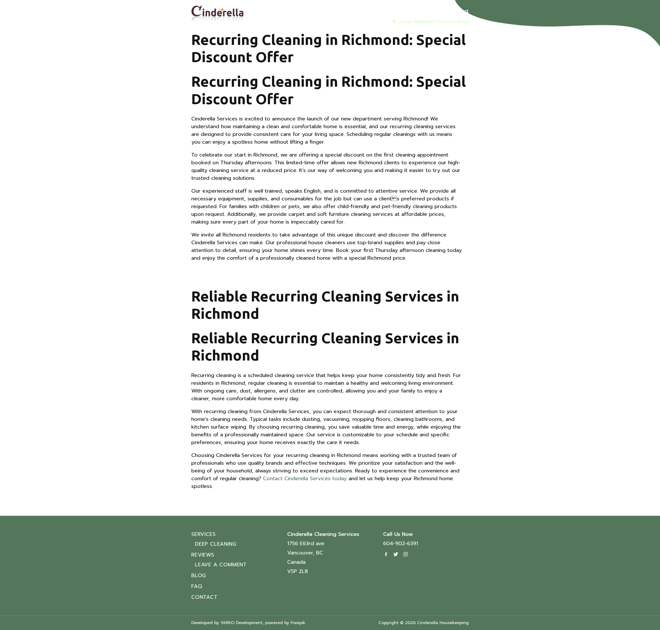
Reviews (390, 11)
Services (358, 11)
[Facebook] (386, 554)
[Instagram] (405, 554)
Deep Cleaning (215, 544)
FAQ (436, 11)
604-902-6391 (400, 543)
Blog (417, 11)
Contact (458, 11)
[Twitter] (396, 554)
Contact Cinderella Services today (305, 478)
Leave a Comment (221, 564)
